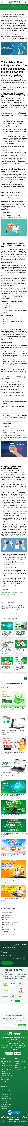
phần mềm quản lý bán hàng (9, 929)
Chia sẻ (21, 18)
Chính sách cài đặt (5, 1071)
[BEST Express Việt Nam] (13, 990)
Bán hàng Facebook (11, 605)
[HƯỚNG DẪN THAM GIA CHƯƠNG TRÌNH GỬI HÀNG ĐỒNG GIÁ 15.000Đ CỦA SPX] (13, 721)
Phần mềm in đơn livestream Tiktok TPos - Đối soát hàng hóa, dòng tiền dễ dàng (7, 650)
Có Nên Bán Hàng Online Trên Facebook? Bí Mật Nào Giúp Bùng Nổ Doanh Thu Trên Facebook (13, 251)
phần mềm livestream (7, 912)
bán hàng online (17, 609)
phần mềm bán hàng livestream (10, 922)
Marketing (5, 931)
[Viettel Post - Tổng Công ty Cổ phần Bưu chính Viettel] (5, 990)
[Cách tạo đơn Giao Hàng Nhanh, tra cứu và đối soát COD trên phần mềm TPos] (13, 869)
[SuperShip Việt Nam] (21, 990)
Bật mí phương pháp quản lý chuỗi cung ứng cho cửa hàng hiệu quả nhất (20, 668)
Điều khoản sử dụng (5, 1079)
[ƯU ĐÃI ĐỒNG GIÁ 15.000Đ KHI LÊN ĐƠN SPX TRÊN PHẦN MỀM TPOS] (13, 744)
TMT (25, 1121)
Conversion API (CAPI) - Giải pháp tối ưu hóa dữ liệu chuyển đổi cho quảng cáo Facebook (6, 633)
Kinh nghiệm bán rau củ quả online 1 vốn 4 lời (6, 667)
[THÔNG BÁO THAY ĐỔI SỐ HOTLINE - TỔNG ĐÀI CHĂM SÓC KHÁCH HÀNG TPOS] (13, 825)
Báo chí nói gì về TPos (20, 1061)
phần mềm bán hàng (7, 917)
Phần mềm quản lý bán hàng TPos (13, 683)
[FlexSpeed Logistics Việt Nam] (9, 1001)
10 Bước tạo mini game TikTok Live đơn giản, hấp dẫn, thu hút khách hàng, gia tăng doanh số (21, 633)
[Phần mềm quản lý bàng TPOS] (9, 1053)
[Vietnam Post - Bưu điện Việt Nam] (5, 984)
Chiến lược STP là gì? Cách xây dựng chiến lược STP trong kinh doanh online (20, 650)
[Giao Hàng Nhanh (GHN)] (13, 984)
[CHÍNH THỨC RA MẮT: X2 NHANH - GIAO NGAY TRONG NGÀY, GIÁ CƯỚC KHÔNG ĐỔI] (13, 846)
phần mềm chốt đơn (7, 915)
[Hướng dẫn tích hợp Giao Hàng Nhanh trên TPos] (13, 891)
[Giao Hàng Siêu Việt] (13, 996)
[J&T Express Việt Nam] (21, 984)
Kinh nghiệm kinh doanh (8, 934)
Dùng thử (7, 963)
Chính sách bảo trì (5, 1073)
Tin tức (17, 1065)
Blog (17, 18)
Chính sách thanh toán (6, 1069)
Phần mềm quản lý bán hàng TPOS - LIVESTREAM (6, 1100)
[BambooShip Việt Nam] (17, 1001)
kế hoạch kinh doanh (7, 920)
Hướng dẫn (3, 1082)
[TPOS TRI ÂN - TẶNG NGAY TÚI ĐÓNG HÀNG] (13, 806)
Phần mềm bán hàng (22, 535)
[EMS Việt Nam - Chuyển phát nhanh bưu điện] (5, 996)
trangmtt (11, 18)
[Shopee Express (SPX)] (21, 996)
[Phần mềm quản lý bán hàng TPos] (14, 2)
